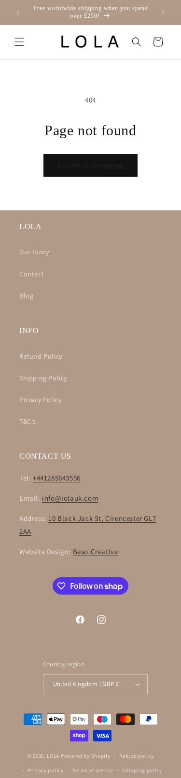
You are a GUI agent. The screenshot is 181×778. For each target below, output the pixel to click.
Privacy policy (46, 770)
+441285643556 (57, 477)
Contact (31, 274)
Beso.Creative (95, 551)
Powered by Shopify (86, 755)
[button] (19, 41)
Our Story (34, 251)
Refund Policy (40, 356)
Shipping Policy (43, 378)
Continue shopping (90, 164)
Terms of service (92, 770)
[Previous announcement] (17, 12)
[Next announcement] (163, 12)
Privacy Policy (40, 399)
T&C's (27, 421)
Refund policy (136, 755)
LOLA (53, 755)
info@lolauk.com (70, 498)
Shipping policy (142, 770)
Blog (26, 295)
